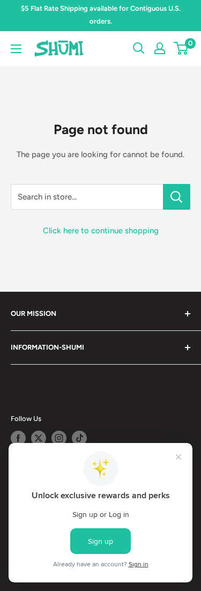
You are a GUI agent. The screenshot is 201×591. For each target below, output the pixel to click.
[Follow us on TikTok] (79, 438)
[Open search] (139, 48)
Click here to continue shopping (101, 230)
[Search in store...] (176, 197)
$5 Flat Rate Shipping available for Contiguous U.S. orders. (101, 14)
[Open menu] (16, 49)
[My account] (159, 48)
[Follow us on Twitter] (38, 438)
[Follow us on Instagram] (58, 438)
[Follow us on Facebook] (18, 438)
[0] (181, 48)
